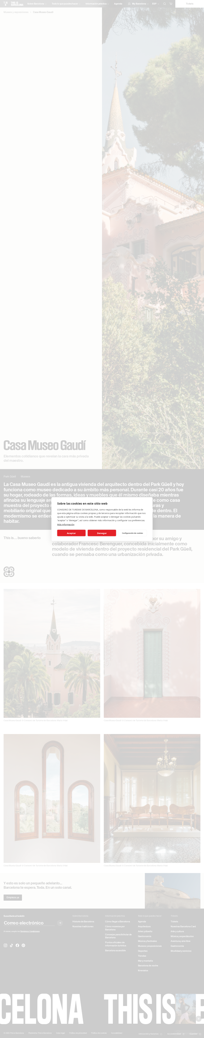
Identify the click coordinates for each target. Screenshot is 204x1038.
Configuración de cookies (132, 533)
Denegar (102, 532)
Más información (65, 524)
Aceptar (71, 532)
